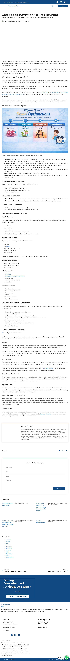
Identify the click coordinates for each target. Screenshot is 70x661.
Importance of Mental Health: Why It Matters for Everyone (57, 504)
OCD (7, 552)
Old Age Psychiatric (7, 655)
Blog (7, 543)
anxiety (7, 246)
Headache (9, 548)
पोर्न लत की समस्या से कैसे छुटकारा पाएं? (21, 503)
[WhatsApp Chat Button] (67, 657)
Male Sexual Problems (19, 651)
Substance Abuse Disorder (19, 647)
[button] (52, 6)
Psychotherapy (26, 653)
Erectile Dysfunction (7, 647)
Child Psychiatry (25, 645)
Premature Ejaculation (7, 651)
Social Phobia (5, 649)
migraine (8, 550)
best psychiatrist (48, 368)
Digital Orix (63, 659)
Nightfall (27, 651)
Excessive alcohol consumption (15, 276)
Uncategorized (10, 557)
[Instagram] (61, 2)
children (8, 545)
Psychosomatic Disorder (15, 653)
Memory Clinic (5, 653)
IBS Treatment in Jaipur (7, 642)
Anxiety (8, 541)
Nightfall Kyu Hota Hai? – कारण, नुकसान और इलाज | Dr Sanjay (24, 521)
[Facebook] (57, 2)
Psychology (9, 553)
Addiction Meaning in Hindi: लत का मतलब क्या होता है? (57, 521)
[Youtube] (64, 2)
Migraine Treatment (21, 649)
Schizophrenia (12, 649)
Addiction (8, 539)
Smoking (8, 274)
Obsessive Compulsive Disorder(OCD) (11, 645)
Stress (7, 555)
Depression (9, 546)
